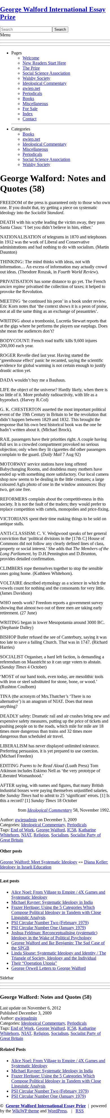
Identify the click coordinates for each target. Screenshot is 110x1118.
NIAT (26, 835)
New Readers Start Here (44, 63)
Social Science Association (46, 73)
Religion (41, 835)
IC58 (71, 829)
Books (28, 98)
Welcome (31, 58)
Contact (29, 118)
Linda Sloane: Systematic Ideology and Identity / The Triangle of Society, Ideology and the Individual (58, 955)
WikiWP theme (25, 1110)
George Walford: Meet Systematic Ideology (38, 862)
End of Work (22, 829)
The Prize (31, 68)
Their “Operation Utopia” (34, 963)
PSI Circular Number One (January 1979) (48, 927)
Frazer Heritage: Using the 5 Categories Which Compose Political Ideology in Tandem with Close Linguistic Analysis (56, 912)
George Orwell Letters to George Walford (48, 968)
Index (28, 113)
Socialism (59, 835)
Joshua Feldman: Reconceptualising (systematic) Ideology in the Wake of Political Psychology (54, 935)
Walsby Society (36, 78)
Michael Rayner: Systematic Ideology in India (52, 902)
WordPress (57, 1110)
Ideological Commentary (45, 83)
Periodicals (32, 93)
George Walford (50, 829)
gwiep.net (31, 88)
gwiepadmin (26, 819)
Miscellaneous (35, 103)
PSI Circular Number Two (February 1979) (50, 922)
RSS (80, 1110)
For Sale (30, 108)
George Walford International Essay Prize (46, 1105)
